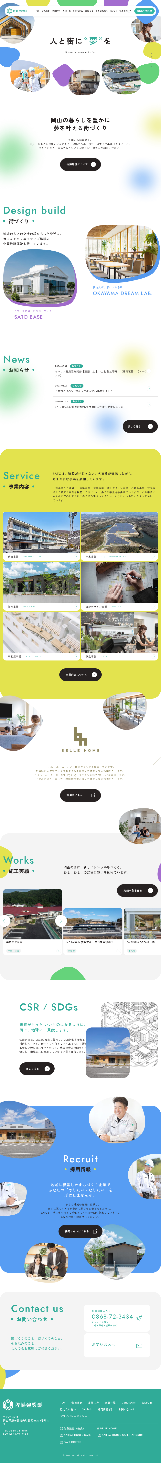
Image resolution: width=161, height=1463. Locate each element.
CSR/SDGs (78, 10)
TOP (37, 10)
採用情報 (123, 10)
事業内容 (56, 10)
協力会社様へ (102, 10)
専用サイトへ (75, 795)
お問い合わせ (144, 11)
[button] (61, 921)
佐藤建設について (77, 164)
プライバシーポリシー (73, 1416)
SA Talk (113, 10)
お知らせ (89, 10)
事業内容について (76, 674)
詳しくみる (32, 1068)
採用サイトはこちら (77, 1231)
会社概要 (46, 10)
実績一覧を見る (132, 890)
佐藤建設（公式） (74, 1428)
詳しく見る (134, 426)
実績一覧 (67, 10)
